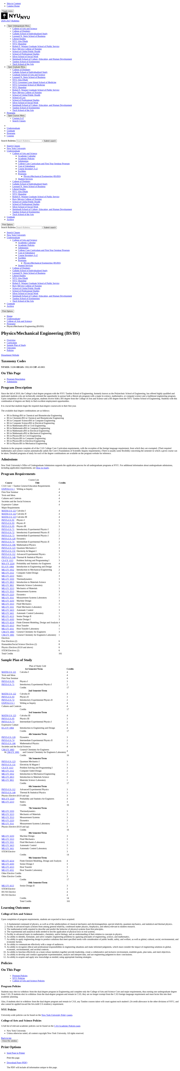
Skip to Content (14, 3)
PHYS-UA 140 (8, 557)
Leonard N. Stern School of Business (28, 36)
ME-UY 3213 (8, 588)
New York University (16, 148)
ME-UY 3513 (8, 591)
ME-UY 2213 (8, 576)
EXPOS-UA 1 (8, 489)
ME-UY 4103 (8, 619)
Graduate (16, 67)
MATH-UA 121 (9, 511)
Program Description (16, 379)
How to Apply (42, 468)
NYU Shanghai (19, 44)
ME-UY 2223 (8, 594)
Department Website (10, 355)
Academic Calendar (27, 156)
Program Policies (19, 975)
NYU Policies (18, 978)
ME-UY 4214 (8, 622)
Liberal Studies (19, 39)
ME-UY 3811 (8, 585)
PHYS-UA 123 (8, 548)
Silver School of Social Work (25, 56)
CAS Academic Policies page (67, 1026)
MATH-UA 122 (9, 514)
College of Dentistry (21, 31)
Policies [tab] (10, 350)
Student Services (25, 179)
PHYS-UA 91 (8, 520)
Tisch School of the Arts (23, 64)
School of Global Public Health (26, 51)
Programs (11, 113)
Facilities (22, 171)
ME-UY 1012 (8, 570)
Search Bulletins (8, 141)
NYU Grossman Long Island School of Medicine (34, 82)
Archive (10, 219)
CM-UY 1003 (8, 632)
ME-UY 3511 (8, 597)
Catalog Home (13, 6)
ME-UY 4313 (8, 625)
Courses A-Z (18, 118)
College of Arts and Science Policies (28, 981)
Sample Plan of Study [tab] (16, 345)
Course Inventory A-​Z (28, 168)
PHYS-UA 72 (8, 532)
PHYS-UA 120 (8, 538)
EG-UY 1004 (8, 566)
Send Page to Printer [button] (16, 1053)
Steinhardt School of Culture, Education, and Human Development (42, 59)
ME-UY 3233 (8, 601)
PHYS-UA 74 (8, 542)
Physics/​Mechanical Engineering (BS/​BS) (42, 176)
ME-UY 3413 (8, 610)
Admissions (23, 161)
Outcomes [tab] (11, 348)
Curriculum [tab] (12, 342)
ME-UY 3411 (8, 613)
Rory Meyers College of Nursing (27, 49)
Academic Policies (26, 158)
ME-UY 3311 (8, 607)
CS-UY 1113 (7, 560)
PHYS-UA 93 (8, 523)
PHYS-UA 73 (8, 535)
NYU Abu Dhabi (20, 41)
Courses (16, 116)
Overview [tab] (11, 340)
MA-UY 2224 (8, 563)
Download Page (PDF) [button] (17, 1062)
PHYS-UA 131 (8, 551)
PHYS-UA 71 (8, 529)
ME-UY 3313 (8, 604)
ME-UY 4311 (8, 629)
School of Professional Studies (25, 54)
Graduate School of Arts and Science (28, 75)
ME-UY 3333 (8, 579)
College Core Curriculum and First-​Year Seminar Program (44, 163)
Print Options (7, 225)
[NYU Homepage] (15, 18)
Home (9, 316)
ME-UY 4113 (8, 616)
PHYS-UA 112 (8, 554)
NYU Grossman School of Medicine (28, 85)
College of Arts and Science (24, 28)
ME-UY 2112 (8, 573)
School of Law (19, 97)
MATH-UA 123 (9, 517)
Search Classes (19, 121)
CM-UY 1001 (8, 635)
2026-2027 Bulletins (10, 21)
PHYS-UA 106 (8, 545)
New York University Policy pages (56, 1015)
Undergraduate (19, 26)
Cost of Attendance (26, 166)
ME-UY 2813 (8, 582)
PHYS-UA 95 (8, 526)
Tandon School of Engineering (26, 61)
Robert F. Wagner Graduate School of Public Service (35, 46)
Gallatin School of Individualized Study (30, 33)
